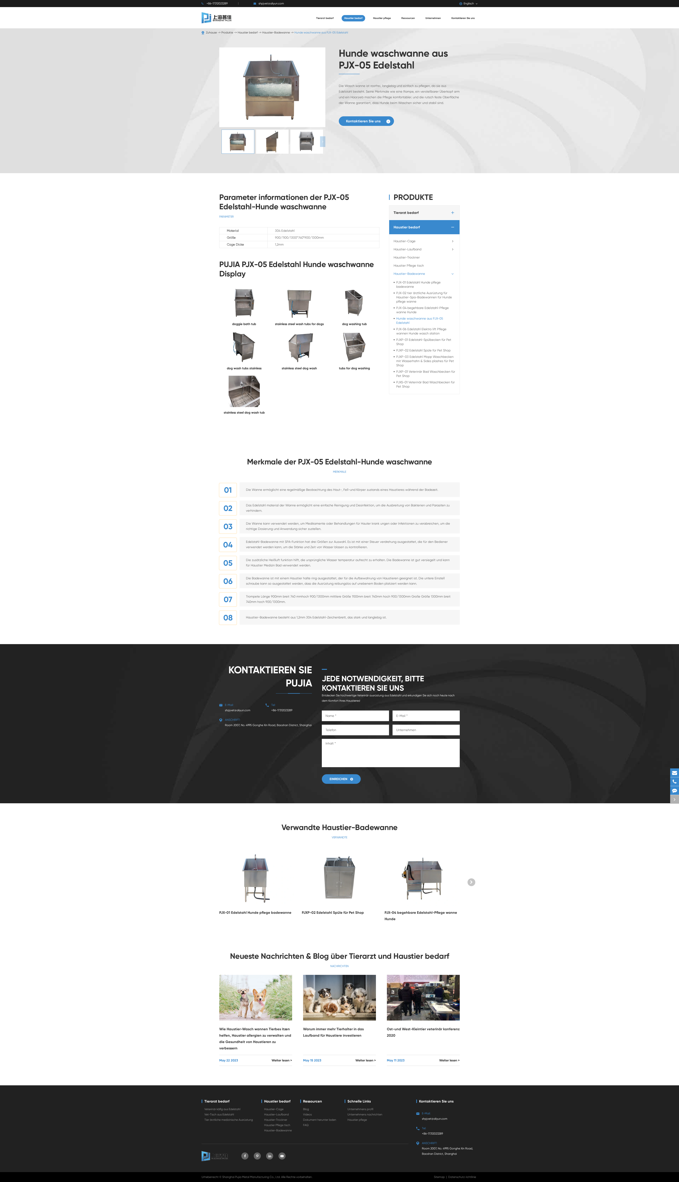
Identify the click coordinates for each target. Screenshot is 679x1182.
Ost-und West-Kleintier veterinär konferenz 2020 (423, 1032)
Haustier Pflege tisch (409, 266)
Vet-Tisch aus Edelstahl (219, 1114)
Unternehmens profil (360, 1109)
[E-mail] (674, 772)
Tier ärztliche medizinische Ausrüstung (228, 1119)
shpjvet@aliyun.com (271, 3)
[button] (322, 141)
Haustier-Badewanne (276, 32)
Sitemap (439, 1177)
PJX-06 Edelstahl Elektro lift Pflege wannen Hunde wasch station (421, 331)
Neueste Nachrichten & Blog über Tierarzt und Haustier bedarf (339, 956)
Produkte (227, 32)
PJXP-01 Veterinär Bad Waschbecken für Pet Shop (425, 374)
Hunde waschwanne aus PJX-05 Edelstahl (321, 32)
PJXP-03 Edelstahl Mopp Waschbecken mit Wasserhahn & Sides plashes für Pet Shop (425, 361)
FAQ (306, 1125)
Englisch (469, 3)
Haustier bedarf (248, 32)
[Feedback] (674, 790)
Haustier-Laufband (407, 249)
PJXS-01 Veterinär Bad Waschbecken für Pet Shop (425, 384)
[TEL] (674, 781)
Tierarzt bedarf (406, 213)
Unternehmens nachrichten (364, 1114)
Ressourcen (312, 1101)
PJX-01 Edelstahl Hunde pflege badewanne (418, 285)
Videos (307, 1114)
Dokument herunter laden (319, 1119)
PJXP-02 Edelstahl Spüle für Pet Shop (423, 350)
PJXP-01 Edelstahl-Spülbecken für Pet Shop (423, 342)
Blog (306, 1109)
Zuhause (211, 32)
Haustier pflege (357, 1119)
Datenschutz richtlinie (462, 1177)
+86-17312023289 (217, 3)
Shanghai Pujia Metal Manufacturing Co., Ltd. (251, 1177)
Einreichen (339, 779)
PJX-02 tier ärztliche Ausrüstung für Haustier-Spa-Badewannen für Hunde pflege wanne (424, 297)
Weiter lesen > (282, 1060)
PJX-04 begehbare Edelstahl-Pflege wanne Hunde (422, 310)
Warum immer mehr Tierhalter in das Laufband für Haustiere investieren (333, 1032)
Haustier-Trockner (407, 257)
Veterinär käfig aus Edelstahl (222, 1109)
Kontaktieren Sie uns (363, 121)
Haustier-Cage (405, 241)
